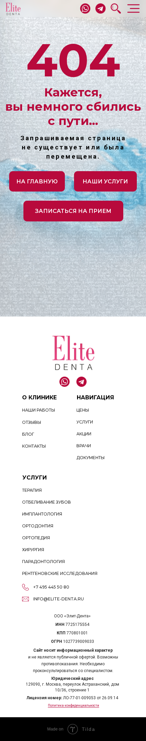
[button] (73, 211)
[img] (13, 9)
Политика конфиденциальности (73, 705)
